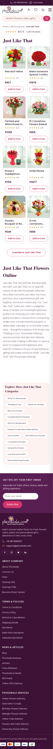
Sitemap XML (8, 582)
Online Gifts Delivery (12, 683)
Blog (4, 653)
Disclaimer (7, 627)
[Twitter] (18, 552)
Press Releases (9, 668)
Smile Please (36, 171)
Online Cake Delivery (12, 719)
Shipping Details (10, 622)
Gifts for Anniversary (17, 398)
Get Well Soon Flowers (35, 435)
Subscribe (12, 504)
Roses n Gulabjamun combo (12, 174)
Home (6, 26)
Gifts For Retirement (17, 423)
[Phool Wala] (11, 10)
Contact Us (8, 572)
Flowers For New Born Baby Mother (23, 429)
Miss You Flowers (15, 411)
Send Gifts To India (11, 703)
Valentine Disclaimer (12, 637)
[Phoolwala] (26, 520)
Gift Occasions (17, 26)
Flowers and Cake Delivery (15, 724)
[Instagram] (11, 552)
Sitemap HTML (9, 587)
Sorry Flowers (13, 435)
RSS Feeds (7, 678)
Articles (6, 663)
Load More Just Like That (26, 252)
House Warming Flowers (18, 460)
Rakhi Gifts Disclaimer (13, 632)
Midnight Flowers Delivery (14, 713)
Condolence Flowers (17, 442)
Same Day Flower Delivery (15, 729)
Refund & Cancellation (13, 617)
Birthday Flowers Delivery (14, 708)
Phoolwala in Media (11, 673)
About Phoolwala (10, 567)
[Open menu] (50, 10)
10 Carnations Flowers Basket (38, 123)
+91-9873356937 (20, 2)
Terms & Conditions (12, 607)
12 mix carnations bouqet (35, 224)
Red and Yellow (14, 71)
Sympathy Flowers (16, 448)
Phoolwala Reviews (11, 658)
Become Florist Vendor (13, 592)
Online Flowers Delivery (13, 698)
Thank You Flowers (36, 404)
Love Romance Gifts (17, 454)
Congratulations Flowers (19, 417)
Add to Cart (14, 89)
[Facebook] (5, 552)
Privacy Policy (9, 612)
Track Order (38, 2)
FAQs (4, 577)
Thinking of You (14, 404)
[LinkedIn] (25, 552)
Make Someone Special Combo (38, 73)
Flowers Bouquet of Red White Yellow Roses (14, 225)
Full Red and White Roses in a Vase (13, 124)
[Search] (46, 18)
